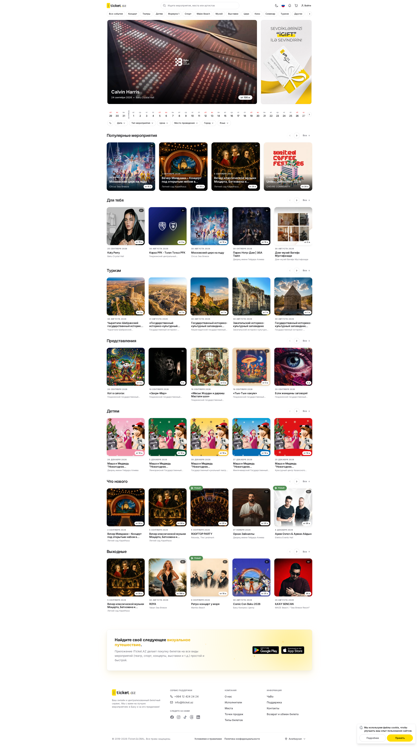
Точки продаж (234, 714)
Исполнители (233, 702)
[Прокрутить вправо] (309, 14)
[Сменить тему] (277, 6)
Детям (159, 13)
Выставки (233, 13)
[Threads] (192, 717)
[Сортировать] (110, 123)
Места (229, 708)
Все (305, 135)
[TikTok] (185, 717)
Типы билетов (234, 720)
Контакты (273, 708)
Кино (257, 13)
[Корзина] (296, 6)
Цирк (246, 13)
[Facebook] (172, 717)
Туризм (285, 13)
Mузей (219, 13)
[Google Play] (265, 650)
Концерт (132, 13)
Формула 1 (173, 13)
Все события (116, 13)
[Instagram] (179, 717)
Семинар (270, 13)
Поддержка (274, 702)
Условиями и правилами (208, 738)
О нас (228, 696)
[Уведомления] (290, 6)
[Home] (116, 5)
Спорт (188, 13)
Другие (298, 13)
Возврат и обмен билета (283, 714)
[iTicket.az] (136, 692)
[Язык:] (283, 6)
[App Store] (292, 650)
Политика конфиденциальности (242, 738)
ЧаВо (270, 696)
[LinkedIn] (198, 717)
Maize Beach (203, 13)
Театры (146, 13)
